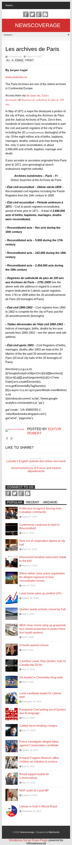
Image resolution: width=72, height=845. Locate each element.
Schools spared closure (34, 645)
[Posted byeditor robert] (16, 428)
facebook (26, 14)
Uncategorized (15, 56)
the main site (33, 95)
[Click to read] (11, 513)
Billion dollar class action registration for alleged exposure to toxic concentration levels (42, 577)
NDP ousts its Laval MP (34, 790)
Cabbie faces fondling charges (38, 725)
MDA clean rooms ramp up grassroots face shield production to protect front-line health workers (42, 629)
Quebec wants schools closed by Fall (42, 609)
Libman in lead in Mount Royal (38, 806)
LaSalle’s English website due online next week (36, 461)
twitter (32, 14)
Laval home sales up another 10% (40, 593)
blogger (45, 14)
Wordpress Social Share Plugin (29, 840)
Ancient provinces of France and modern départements (36, 470)
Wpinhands (54, 832)
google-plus (39, 14)
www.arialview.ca (16, 77)
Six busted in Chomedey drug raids (41, 677)
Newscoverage (37, 25)
